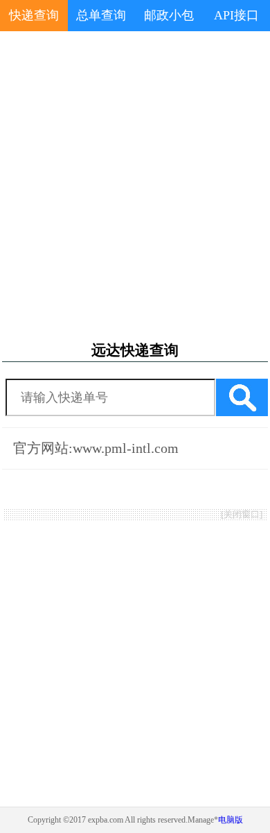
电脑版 (230, 820)
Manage (201, 820)
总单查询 (101, 15)
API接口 (236, 15)
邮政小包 (169, 15)
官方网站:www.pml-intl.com (96, 448)
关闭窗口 (242, 514)
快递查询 (34, 15)
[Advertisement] (135, 186)
